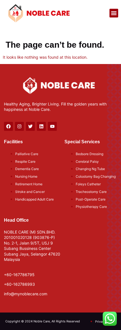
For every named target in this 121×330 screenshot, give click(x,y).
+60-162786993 (19, 284)
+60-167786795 (19, 274)
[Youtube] (52, 126)
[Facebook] (8, 126)
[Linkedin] (41, 126)
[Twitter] (30, 126)
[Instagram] (19, 126)
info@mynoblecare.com (25, 293)
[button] (113, 13)
